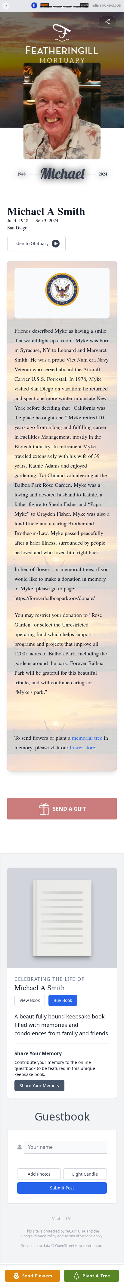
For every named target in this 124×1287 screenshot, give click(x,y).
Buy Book (63, 1000)
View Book (30, 1000)
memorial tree (87, 737)
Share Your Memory (39, 1085)
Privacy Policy (45, 1236)
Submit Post (62, 1188)
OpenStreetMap (68, 1245)
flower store (82, 747)
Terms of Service (78, 1236)
